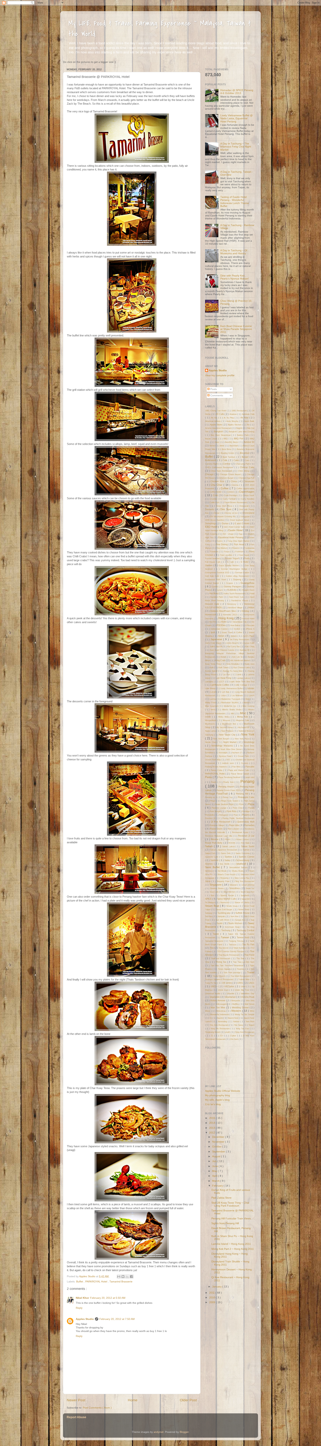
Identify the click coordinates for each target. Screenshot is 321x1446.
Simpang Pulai (223, 881)
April (215, 1175)
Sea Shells (225, 864)
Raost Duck (216, 829)
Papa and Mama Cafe (239, 770)
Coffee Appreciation (245, 488)
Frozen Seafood (212, 558)
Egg (241, 534)
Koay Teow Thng (213, 664)
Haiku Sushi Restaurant (235, 593)
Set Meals (222, 871)
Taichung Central (245, 930)
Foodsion (214, 551)
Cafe (225, 460)
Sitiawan (233, 885)
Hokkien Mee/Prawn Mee (223, 611)
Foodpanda (249, 548)
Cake (237, 460)
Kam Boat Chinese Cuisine (222, 650)
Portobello (210, 815)
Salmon (246, 850)
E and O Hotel (242, 523)
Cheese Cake (247, 467)
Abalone (233, 414)
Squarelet (245, 899)
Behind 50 (249, 442)
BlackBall (233, 446)
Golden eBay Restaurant (238, 576)
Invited (237, 629)
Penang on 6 (211, 797)
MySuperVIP (244, 727)
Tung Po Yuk (211, 983)
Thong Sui (221, 962)
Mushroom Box (229, 724)
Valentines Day (247, 993)
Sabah (209, 846)
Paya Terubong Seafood (229, 777)
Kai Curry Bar (234, 646)
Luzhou (213, 699)
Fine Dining (222, 544)
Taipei (217, 934)
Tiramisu (241, 969)
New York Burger (221, 739)
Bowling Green (228, 453)
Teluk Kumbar (239, 948)
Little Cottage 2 (242, 685)
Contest (231, 492)
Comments (216, 395)
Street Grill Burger (224, 909)
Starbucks (225, 902)
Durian (225, 523)
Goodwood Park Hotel (216, 579)
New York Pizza (242, 739)
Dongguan (245, 516)
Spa (212, 895)
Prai (236, 815)
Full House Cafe (213, 562)
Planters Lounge (219, 808)
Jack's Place (248, 636)
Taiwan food (243, 937)
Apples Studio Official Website (222, 1091)
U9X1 (240, 983)
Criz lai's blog (213, 1104)
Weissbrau (221, 1011)
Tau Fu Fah (248, 944)
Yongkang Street (213, 1032)
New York (247, 734)
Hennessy (232, 604)
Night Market (230, 742)
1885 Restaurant (239, 410)
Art (248, 425)
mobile (208, 717)
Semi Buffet (213, 867)
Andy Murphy (232, 421)
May (215, 1171)
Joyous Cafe (248, 643)
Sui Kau (209, 916)
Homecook (211, 614)
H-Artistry (232, 590)
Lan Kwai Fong (224, 678)
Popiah (251, 808)
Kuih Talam (223, 667)
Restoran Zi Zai (246, 836)
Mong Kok (243, 716)
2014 (212, 1122)
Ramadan (249, 825)
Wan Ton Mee (218, 1007)
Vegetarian (230, 997)
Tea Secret (223, 948)
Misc (243, 713)
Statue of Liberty (242, 902)
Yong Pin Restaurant (220, 1028)
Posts (213, 389)
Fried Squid (244, 555)
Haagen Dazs (248, 590)
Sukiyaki (221, 916)
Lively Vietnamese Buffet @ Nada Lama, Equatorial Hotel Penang (236, 118)
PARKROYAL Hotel (96, 1281)
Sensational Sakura (239, 867)
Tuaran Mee (244, 979)
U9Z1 (251, 983)
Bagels (239, 428)
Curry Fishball (229, 499)
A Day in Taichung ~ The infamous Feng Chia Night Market (235, 146)
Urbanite (231, 993)
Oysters (245, 763)
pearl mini (250, 777)
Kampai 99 (245, 650)
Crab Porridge (231, 495)
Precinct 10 (211, 818)
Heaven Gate (213, 604)
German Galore (242, 572)
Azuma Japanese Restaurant (218, 428)
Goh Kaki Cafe (212, 576)
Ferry (208, 544)
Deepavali (244, 506)
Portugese (224, 815)
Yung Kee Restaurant (244, 1032)
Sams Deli (226, 853)
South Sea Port (247, 892)
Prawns (246, 815)
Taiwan (225, 937)
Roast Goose (243, 839)
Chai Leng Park (243, 464)
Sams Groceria (243, 853)
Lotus (224, 695)
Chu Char (217, 484)
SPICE (208, 899)
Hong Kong (226, 618)
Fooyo (227, 551)
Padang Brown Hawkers (216, 767)
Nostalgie (223, 752)
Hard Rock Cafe (237, 597)
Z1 (212, 1035)
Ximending (223, 1021)
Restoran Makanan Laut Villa (219, 836)
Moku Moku (224, 717)
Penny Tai (228, 797)
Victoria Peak (247, 997)
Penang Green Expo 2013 (228, 790)
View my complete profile (219, 375)
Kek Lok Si (237, 657)
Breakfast (245, 453)
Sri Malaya (210, 902)
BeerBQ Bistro (232, 442)
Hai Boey (214, 593)
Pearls (214, 782)
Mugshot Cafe (243, 720)
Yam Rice (250, 1021)
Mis (233, 713)
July (215, 1161)
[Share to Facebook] (131, 1276)
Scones (209, 864)
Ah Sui (214, 418)
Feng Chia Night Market (239, 541)
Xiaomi (220, 1018)
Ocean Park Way (213, 760)
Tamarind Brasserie (120, 1281)
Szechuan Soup (233, 927)
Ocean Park (244, 756)
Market (246, 702)
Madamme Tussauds (231, 699)
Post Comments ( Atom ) (97, 1407)
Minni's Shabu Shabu (232, 709)
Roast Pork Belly (214, 843)
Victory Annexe (218, 1000)
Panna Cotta (217, 770)
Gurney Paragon (233, 586)
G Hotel (245, 562)
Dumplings (211, 523)
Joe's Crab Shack (213, 643)
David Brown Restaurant (235, 502)
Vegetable (215, 997)
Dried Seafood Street (240, 520)
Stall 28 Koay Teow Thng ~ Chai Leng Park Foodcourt (230, 1204)
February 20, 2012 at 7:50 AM (117, 1319)
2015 (212, 1118)
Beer (217, 442)
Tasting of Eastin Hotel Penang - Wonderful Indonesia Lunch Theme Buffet (234, 202)
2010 (212, 1297)
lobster (250, 688)
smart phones (248, 885)
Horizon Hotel (248, 618)
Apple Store (216, 424)
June (215, 1166)
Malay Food (211, 702)
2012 (212, 1132)
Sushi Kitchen (235, 923)
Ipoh (213, 632)
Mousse (227, 720)
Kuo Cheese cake (242, 667)
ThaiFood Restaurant (221, 958)
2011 (212, 1292)
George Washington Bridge (235, 569)
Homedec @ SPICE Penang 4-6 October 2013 (236, 92)
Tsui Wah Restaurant (240, 976)
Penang (247, 781)
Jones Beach (232, 643)
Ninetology (248, 742)
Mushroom (210, 724)
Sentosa (209, 871)
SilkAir (208, 881)
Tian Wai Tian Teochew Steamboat (227, 965)
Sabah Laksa (229, 846)
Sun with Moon (222, 920)
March (216, 1180)
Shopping (224, 878)
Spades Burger (227, 895)
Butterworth (211, 460)
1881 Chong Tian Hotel (216, 410)
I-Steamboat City (239, 622)
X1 (211, 1018)
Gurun (219, 590)
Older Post (188, 1400)
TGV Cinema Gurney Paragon (231, 951)
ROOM (232, 843)
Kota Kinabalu (233, 664)
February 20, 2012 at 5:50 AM (107, 1298)
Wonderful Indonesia (220, 1014)
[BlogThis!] (123, 1276)
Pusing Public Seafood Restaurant (238, 818)
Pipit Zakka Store (221, 1197)
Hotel (224, 622)
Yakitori (236, 1021)
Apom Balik (249, 421)
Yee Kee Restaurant (219, 1025)
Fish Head (239, 544)
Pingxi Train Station (230, 801)
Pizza (251, 804)
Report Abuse (76, 1417)
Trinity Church (219, 976)
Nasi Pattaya (227, 731)
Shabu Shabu (238, 871)
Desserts (210, 509)
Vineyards (236, 1000)
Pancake (249, 766)
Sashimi (214, 860)
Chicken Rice (217, 481)
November (218, 1141)
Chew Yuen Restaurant (221, 471)
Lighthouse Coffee (220, 685)
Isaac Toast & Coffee (232, 632)
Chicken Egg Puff (246, 478)
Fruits (247, 558)
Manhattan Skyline (230, 702)
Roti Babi (245, 843)
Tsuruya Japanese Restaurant (219, 979)
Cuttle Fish (215, 502)
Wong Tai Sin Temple (244, 1014)
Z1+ (222, 1035)
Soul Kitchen (230, 892)
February (218, 1185)
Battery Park (243, 435)
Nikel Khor (82, 1298)
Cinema (235, 485)
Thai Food (249, 955)
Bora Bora (227, 449)
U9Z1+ (215, 986)
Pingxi (213, 801)
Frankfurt (239, 551)
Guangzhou (247, 583)
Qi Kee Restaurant (221, 821)
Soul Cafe (214, 892)
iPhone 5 (250, 629)
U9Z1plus (229, 986)
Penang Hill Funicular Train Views (231, 1218)
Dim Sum (226, 509)
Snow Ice (250, 888)
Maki (248, 699)
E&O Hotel (211, 526)
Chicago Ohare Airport (230, 474)
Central (227, 464)
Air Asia (244, 417)
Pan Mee (236, 767)
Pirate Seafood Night (224, 804)
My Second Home (225, 727)
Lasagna (209, 681)
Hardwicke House (240, 600)
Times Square (225, 969)
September (219, 1151)
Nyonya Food (225, 756)
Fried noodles (226, 555)
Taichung (226, 930)
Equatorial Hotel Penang (231, 537)
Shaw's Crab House (226, 874)
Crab (216, 495)
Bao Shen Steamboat (221, 435)
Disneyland (248, 513)
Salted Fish (210, 853)
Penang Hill (242, 793)
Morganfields (211, 720)
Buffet (80, 1281)
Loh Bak (226, 692)
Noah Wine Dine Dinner (232, 749)
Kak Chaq (249, 646)
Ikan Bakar (236, 625)
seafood (241, 863)
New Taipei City (227, 734)
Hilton (251, 607)
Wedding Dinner (241, 1007)
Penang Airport (226, 786)
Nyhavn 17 (237, 752)
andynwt (158, 1432)
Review (215, 839)
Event (220, 541)
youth (228, 1032)
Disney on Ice (231, 513)
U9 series (227, 983)
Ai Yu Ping (229, 418)
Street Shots (244, 909)
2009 (212, 1302)
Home (132, 1400)
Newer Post (76, 1400)
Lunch (251, 695)
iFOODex (221, 625)
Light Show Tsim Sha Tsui (242, 681)
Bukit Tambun (229, 457)
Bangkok (219, 431)
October (217, 1146)
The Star (240, 958)
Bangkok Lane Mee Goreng (241, 431)
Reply (79, 1308)
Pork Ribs (231, 811)
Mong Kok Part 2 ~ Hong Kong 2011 (232, 1249)
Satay (227, 860)
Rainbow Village (217, 825)
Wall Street (249, 1004)
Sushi (220, 923)
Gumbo (215, 586)
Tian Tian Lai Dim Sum (243, 962)
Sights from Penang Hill (225, 1223)
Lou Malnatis (237, 695)
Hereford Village (235, 607)
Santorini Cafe (212, 857)
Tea (212, 948)
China (234, 481)
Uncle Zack (223, 990)
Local (213, 692)
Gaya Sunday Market (229, 565)
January (217, 1286)
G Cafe (231, 562)
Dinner (217, 513)
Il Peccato (249, 625)
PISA (241, 804)
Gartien (209, 565)
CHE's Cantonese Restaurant (219, 467)
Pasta (209, 777)
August (216, 1156)
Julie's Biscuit (216, 646)
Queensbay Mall (245, 821)
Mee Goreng (248, 706)
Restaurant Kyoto (240, 832)
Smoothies (235, 888)
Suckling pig (224, 913)
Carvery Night (211, 464)
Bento (212, 446)
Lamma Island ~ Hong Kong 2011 (231, 1244)
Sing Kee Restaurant (244, 881)
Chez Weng (244, 471)
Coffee (225, 488)
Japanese (216, 639)
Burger (245, 457)
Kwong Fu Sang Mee (233, 671)
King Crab (220, 660)
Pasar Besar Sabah (240, 774)
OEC (228, 760)
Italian (221, 636)
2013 (212, 1127)
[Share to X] (127, 1276)
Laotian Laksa (243, 678)
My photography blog (217, 1095)
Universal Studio (213, 993)
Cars (247, 460)
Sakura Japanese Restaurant (224, 850)
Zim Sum (234, 1039)
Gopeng (237, 579)
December (218, 1137)
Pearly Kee (229, 782)
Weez (208, 1011)
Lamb (239, 674)
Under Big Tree (242, 990)
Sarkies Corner (246, 857)
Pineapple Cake (246, 797)
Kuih (212, 667)
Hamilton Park (217, 597)
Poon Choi (238, 808)
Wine (252, 1011)
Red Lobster (234, 829)
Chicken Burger (227, 478)
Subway (209, 913)
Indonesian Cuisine (219, 629)
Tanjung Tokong (236, 941)
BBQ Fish (239, 438)
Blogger (184, 1432)
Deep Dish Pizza (224, 506)
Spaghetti (245, 895)
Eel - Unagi (228, 534)
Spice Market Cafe (226, 899)
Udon (244, 986)
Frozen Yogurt (232, 558)
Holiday (245, 611)
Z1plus (233, 1035)
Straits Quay (232, 906)
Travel (250, 972)
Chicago (210, 474)
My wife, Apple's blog (217, 1099)
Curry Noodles (247, 499)
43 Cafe (220, 414)
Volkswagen (221, 1004)
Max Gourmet (212, 706)
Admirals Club (248, 414)
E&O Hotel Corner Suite (235, 527)
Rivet (228, 839)
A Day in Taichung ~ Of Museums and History (233, 252)
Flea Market (222, 548)
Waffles (236, 1004)
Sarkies (229, 857)
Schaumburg (243, 860)
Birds (222, 446)
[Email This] (119, 1276)
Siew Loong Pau (242, 878)
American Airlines (213, 421)
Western (236, 1010)
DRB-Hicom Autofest (215, 520)
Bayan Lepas (211, 438)
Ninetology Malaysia (222, 745)
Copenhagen (246, 491)
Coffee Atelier (216, 492)
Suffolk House (242, 913)
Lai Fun (227, 674)
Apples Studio (85, 1319)
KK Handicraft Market (241, 660)
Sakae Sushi (247, 846)
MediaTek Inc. (231, 706)
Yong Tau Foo (243, 1028)
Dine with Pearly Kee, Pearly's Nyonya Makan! (234, 277)
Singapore (216, 884)
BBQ (226, 438)
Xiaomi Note (233, 1018)
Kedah (224, 657)
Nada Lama (210, 731)
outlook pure (228, 763)
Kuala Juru (249, 664)
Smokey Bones (217, 888)
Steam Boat (212, 905)
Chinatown (248, 481)
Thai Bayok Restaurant (229, 955)
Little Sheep (210, 688)
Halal (252, 593)
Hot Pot (213, 622)
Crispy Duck (248, 495)
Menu (214, 709)
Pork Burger (216, 811)
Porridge (246, 811)
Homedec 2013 (230, 614)
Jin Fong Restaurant (240, 639)
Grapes (230, 583)
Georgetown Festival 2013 (217, 572)
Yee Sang (239, 1025)
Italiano (234, 636)
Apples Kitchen (235, 425)
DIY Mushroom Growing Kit (223, 516)
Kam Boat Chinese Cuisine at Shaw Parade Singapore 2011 (236, 329)
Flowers (236, 548)
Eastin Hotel (235, 530)
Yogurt (251, 1025)
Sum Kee (234, 916)
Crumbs (214, 499)
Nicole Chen (211, 742)
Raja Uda (234, 825)
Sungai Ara (240, 920)
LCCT (222, 681)
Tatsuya (233, 944)
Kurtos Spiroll (211, 671)
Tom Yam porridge (232, 972)
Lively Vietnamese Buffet (231, 688)
